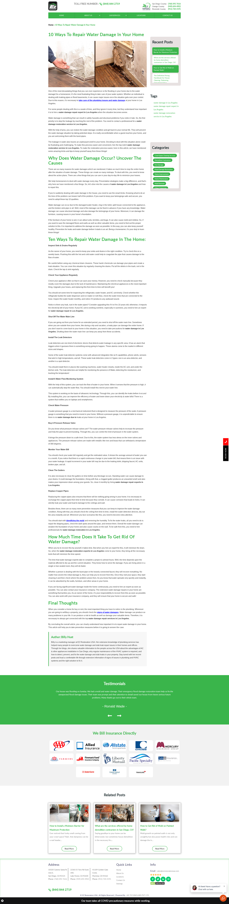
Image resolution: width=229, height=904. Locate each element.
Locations (120, 876)
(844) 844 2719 (111, 3)
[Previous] (110, 715)
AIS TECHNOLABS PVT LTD (138, 895)
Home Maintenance (161, 179)
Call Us (225, 441)
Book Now (226, 453)
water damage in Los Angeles (166, 102)
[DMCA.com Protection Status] (157, 883)
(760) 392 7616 (174, 3)
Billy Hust (67, 637)
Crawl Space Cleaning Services (165, 155)
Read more (69, 848)
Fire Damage (159, 165)
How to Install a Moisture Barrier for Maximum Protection (67, 827)
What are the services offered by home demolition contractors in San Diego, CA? (114, 827)
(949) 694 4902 (174, 6)
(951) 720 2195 (174, 9)
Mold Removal (159, 183)
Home (50, 24)
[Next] (119, 715)
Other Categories (161, 188)
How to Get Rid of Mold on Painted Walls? (157, 827)
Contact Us (120, 880)
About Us (120, 873)
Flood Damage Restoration (164, 169)
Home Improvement (162, 174)
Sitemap (119, 883)
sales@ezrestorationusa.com (168, 871)
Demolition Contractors (163, 160)
